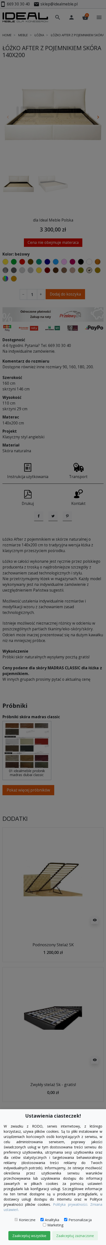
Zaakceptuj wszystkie (29, 1235)
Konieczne (27, 1219)
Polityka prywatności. (70, 1204)
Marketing (55, 1225)
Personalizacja (80, 1219)
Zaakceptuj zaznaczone (75, 1235)
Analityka (52, 1219)
